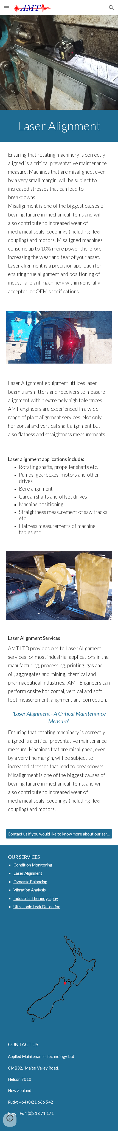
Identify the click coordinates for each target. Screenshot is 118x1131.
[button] (6, 7)
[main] (59, 125)
